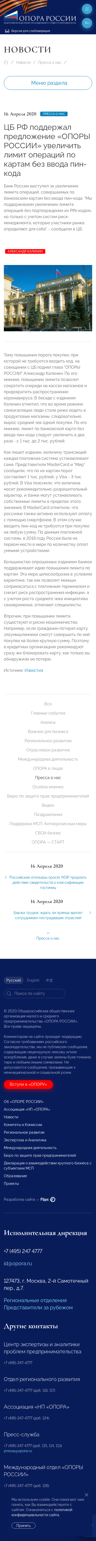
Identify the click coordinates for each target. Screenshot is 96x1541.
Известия (34, 670)
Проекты (11, 1184)
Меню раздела (49, 83)
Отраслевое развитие (48, 750)
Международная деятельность (48, 759)
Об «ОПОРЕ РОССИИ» (24, 1102)
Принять (23, 1526)
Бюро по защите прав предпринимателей (48, 796)
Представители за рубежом (38, 1307)
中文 (49, 980)
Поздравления (48, 814)
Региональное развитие (48, 740)
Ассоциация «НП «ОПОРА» (27, 1109)
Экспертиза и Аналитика (25, 1140)
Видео (48, 805)
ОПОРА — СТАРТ (48, 842)
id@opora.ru (18, 1263)
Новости (23, 62)
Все (48, 704)
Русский (13, 980)
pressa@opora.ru (18, 1451)
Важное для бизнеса (48, 731)
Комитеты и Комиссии (23, 1125)
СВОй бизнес (48, 833)
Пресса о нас (49, 62)
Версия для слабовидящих (30, 31)
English (33, 980)
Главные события (48, 713)
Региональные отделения (35, 1300)
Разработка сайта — (26, 1199)
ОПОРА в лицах (48, 768)
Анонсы (48, 722)
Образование (15, 1176)
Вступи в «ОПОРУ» (28, 1084)
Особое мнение (48, 786)
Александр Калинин (25, 251)
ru (87, 23)
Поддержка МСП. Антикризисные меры (48, 823)
